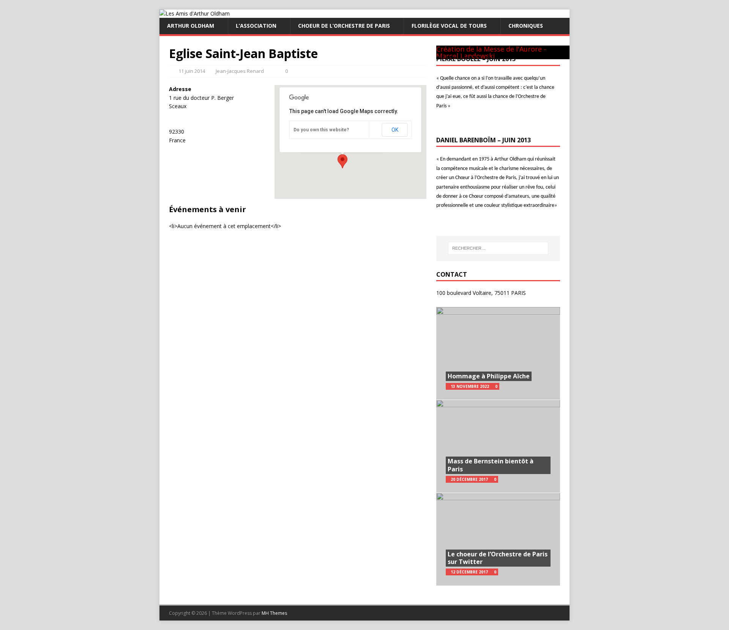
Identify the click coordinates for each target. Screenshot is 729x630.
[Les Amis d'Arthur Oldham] (194, 13)
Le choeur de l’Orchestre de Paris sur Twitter (498, 558)
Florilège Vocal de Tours (449, 25)
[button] (342, 161)
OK (394, 130)
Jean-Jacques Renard (240, 71)
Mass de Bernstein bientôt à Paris (490, 465)
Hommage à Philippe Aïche (489, 376)
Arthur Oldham (190, 25)
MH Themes (274, 613)
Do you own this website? (321, 129)
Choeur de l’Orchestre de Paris (344, 25)
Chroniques (525, 25)
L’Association (256, 25)
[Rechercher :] (498, 248)
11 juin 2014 (191, 71)
